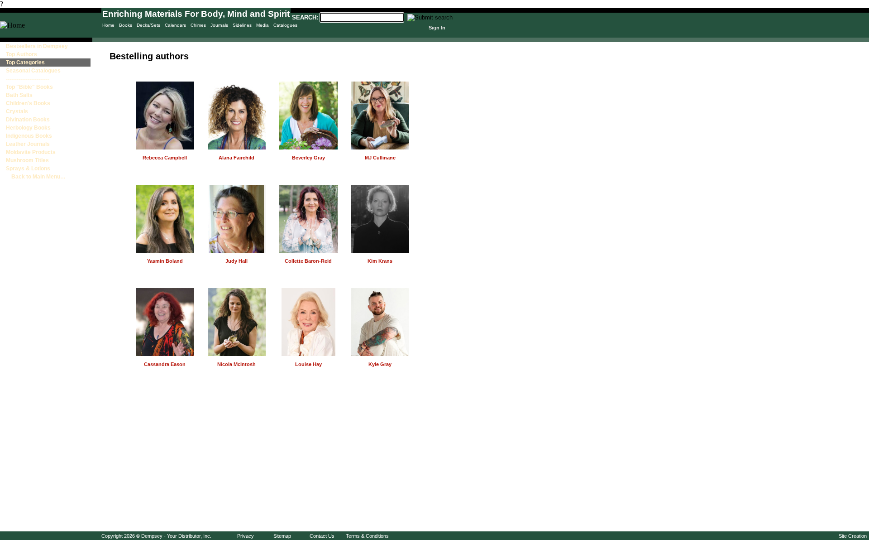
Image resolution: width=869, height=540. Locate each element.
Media (262, 25)
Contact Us (322, 536)
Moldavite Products (31, 152)
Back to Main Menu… (36, 177)
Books (125, 25)
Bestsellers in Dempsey (37, 46)
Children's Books (28, 103)
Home (108, 25)
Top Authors (21, 54)
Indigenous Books (29, 136)
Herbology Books (28, 128)
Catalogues (285, 25)
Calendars (175, 25)
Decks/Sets (148, 25)
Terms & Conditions (367, 536)
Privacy (245, 536)
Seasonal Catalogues (33, 71)
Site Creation (853, 536)
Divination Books (28, 119)
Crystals (17, 111)
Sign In (437, 27)
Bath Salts (19, 95)
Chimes (198, 25)
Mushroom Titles (27, 160)
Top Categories (25, 62)
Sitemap (282, 536)
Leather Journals (28, 144)
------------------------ (27, 79)
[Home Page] (12, 25)
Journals (219, 25)
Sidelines (242, 25)
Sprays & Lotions (28, 168)
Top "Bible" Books (29, 87)
